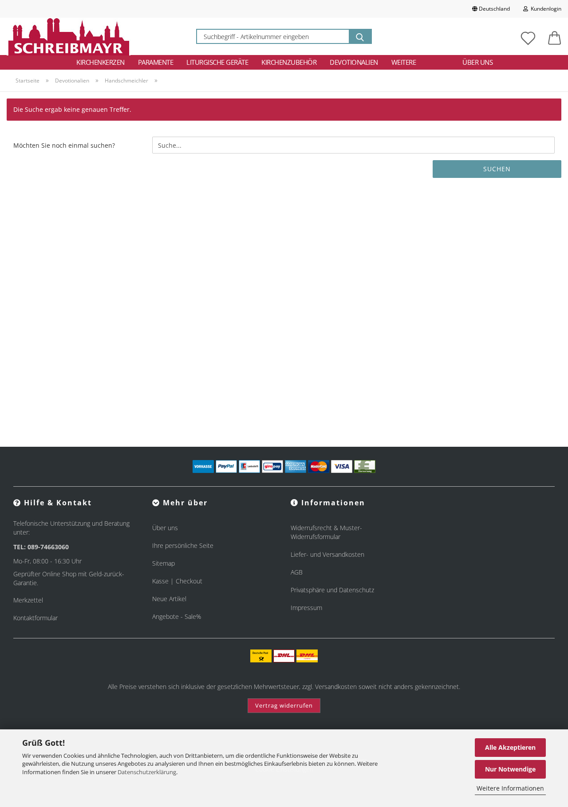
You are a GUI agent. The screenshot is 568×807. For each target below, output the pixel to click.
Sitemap (163, 563)
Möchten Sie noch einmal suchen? (64, 145)
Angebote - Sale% (176, 616)
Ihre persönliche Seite (182, 545)
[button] (554, 36)
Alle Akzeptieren (510, 747)
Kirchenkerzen (100, 62)
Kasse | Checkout (177, 581)
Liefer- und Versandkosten (327, 554)
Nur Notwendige (510, 769)
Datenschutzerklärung (147, 772)
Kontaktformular (35, 618)
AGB (297, 572)
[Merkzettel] (528, 36)
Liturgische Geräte (217, 62)
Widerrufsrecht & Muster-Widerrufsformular (326, 532)
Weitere (403, 62)
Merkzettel (28, 600)
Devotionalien (354, 62)
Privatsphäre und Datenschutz (332, 590)
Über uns (477, 62)
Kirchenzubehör (288, 62)
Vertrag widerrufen (284, 705)
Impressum (306, 607)
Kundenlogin (544, 8)
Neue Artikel (169, 598)
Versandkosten (336, 686)
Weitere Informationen (510, 788)
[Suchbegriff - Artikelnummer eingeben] (360, 36)
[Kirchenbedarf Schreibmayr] (68, 36)
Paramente (156, 62)
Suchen (497, 169)
